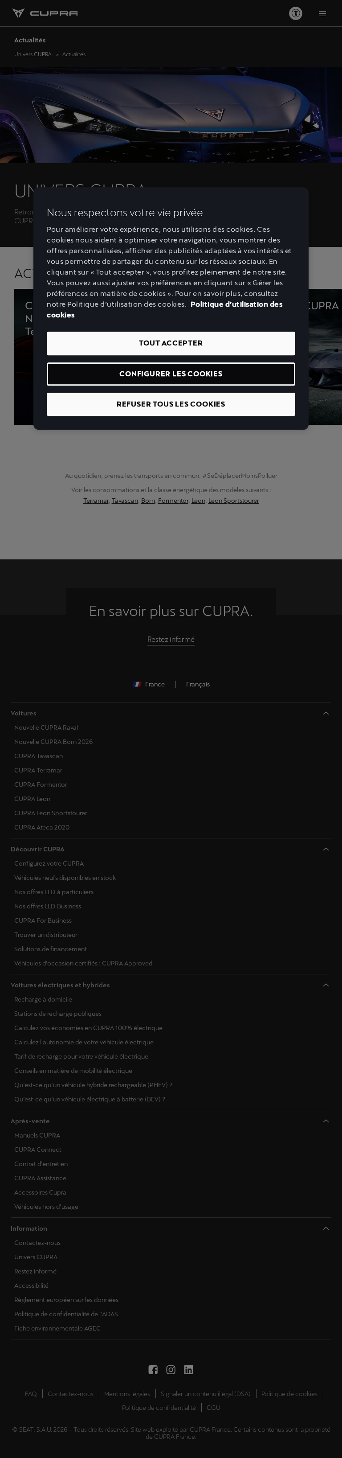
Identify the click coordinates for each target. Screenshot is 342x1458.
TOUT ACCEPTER (171, 343)
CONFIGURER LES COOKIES (171, 374)
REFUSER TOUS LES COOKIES (171, 404)
